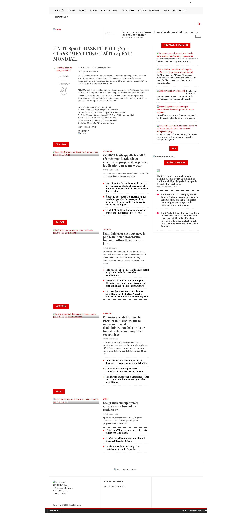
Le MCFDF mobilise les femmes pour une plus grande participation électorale (126, 211)
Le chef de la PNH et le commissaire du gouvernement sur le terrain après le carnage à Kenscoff (177, 95)
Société (141, 10)
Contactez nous (61, 17)
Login (195, 3)
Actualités (59, 10)
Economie (93, 10)
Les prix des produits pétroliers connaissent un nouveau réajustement (124, 370)
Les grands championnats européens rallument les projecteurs (120, 406)
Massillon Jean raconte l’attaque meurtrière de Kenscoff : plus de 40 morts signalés (178, 116)
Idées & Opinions (128, 10)
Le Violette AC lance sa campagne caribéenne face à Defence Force (122, 447)
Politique (82, 10)
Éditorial (71, 10)
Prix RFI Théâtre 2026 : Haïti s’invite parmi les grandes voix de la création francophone (127, 272)
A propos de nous (180, 10)
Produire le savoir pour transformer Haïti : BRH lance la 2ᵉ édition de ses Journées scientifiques (127, 379)
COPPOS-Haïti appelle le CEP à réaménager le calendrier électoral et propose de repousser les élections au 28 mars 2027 (126, 160)
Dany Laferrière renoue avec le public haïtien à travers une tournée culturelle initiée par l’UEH (124, 238)
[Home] (57, 29)
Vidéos (166, 10)
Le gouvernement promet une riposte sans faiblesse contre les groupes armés (160, 33)
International (154, 10)
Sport (115, 10)
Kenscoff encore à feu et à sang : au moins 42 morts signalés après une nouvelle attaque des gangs (177, 137)
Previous (196, 36)
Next (199, 36)
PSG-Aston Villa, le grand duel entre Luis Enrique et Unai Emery (126, 431)
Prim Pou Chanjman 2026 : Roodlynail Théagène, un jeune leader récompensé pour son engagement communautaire (125, 283)
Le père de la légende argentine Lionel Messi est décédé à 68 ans (125, 439)
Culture (104, 10)
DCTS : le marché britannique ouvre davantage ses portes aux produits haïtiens (127, 361)
